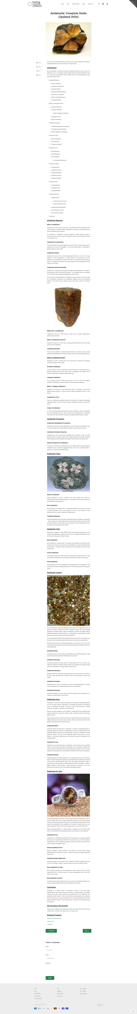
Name (47, 946)
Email (47, 954)
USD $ (99, 1004)
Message (48, 963)
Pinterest (84, 991)
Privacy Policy (37, 996)
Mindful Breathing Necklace (54, 918)
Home (35, 988)
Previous (52, 930)
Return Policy (60, 993)
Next (86, 930)
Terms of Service (37, 998)
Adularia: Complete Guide (71, 911)
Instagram (84, 993)
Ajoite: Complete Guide (57, 911)
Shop (62, 4)
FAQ (68, 4)
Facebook (84, 988)
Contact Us (90, 4)
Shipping (59, 991)
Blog (83, 4)
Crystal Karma (75, 4)
